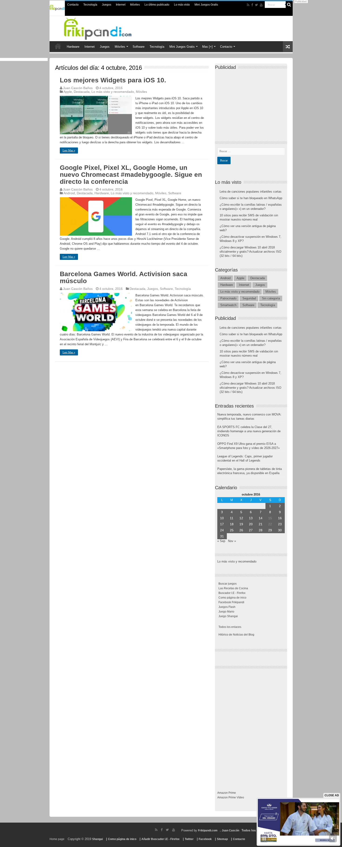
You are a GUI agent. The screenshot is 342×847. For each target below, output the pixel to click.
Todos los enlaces (229, 627)
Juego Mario (226, 611)
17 (222, 524)
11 (231, 518)
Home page (57, 839)
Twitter (189, 839)
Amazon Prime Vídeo (230, 797)
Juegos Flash (226, 607)
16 (280, 518)
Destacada (82, 92)
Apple (68, 92)
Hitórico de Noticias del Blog (236, 634)
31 (222, 536)
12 (241, 518)
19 (241, 524)
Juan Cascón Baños (78, 88)
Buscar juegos (227, 583)
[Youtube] (261, 5)
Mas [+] (207, 46)
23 (280, 524)
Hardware (73, 46)
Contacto (73, 4)
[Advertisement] (252, 101)
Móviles (135, 4)
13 (251, 518)
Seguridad (249, 298)
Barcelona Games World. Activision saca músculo (123, 277)
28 (260, 530)
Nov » (232, 541)
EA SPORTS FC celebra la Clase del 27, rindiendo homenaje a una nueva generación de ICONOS (249, 431)
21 (260, 524)
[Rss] (248, 5)
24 (222, 530)
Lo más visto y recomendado (112, 92)
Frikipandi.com (208, 830)
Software (138, 46)
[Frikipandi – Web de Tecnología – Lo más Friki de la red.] (103, 27)
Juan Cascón (230, 830)
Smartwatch (228, 305)
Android (69, 193)
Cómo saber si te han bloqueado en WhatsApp (251, 198)
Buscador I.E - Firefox (231, 593)
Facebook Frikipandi (231, 602)
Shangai (97, 839)
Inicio (58, 46)
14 (260, 518)
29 (270, 530)
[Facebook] (252, 5)
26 (241, 530)
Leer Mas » (69, 150)
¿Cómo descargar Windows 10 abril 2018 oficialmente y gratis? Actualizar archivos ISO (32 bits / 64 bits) (250, 252)
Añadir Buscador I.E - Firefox (160, 839)
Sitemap (222, 839)
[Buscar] (289, 4)
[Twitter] (256, 5)
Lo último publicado (156, 4)
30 (280, 530)
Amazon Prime (226, 792)
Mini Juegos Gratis (206, 4)
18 (232, 524)
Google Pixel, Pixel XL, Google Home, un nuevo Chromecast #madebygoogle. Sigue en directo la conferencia (131, 174)
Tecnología (90, 4)
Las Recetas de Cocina (233, 588)
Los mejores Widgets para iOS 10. (113, 80)
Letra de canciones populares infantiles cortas (251, 191)
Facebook (205, 839)
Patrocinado (228, 298)
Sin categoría (271, 298)
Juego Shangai (228, 616)
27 (251, 530)
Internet (120, 4)
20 (251, 524)
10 (222, 518)
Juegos (106, 4)
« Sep (221, 541)
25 (232, 530)
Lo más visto (182, 4)
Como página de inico (232, 597)
